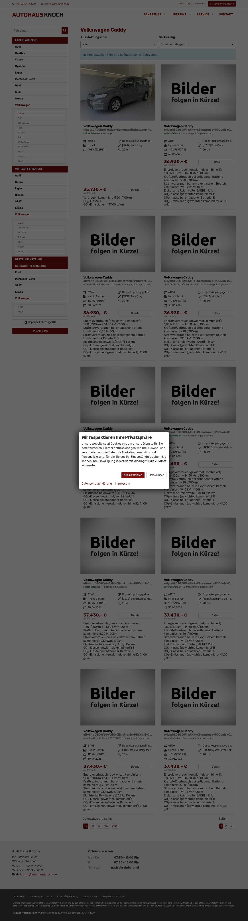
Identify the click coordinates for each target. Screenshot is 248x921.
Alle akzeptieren (133, 475)
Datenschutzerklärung (97, 483)
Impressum (122, 483)
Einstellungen (156, 475)
